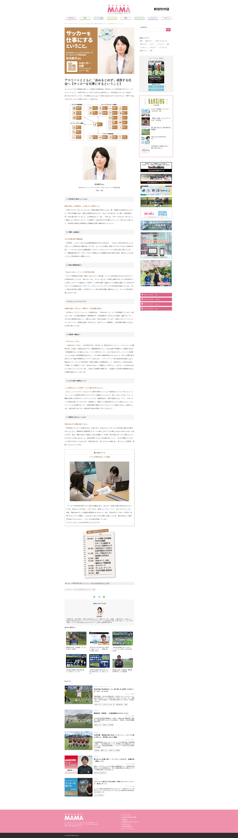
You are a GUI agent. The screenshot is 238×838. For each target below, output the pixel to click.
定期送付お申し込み (156, 89)
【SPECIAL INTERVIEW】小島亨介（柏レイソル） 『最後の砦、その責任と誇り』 (99, 649)
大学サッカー (97, 704)
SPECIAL (71, 18)
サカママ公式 (151, 295)
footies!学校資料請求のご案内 (100, 583)
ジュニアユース (163, 47)
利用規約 (124, 819)
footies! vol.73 (156, 84)
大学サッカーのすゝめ (105, 686)
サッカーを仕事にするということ (82, 589)
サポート (166, 18)
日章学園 (96, 750)
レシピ (151, 44)
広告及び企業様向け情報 (129, 817)
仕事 (94, 589)
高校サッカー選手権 (108, 725)
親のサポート (149, 41)
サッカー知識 (98, 18)
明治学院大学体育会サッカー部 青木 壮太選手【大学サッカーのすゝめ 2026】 (114, 690)
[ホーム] (119, 5)
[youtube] (164, 9)
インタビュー (68, 589)
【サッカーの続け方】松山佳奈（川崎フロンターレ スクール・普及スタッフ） (114, 782)
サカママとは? (126, 815)
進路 (125, 18)
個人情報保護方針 (127, 826)
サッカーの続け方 (98, 795)
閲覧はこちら (156, 86)
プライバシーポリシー (128, 829)
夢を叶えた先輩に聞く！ (100, 772)
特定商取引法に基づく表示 (130, 822)
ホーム (66, 23)
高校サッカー (97, 725)
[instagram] (161, 9)
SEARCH (143, 27)
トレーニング (112, 18)
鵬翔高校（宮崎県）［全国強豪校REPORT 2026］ (111, 713)
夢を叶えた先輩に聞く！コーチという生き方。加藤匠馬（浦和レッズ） (114, 760)
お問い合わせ (126, 824)
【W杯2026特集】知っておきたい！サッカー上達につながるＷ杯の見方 (122, 649)
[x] (158, 9)
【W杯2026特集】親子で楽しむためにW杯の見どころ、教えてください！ (99, 671)
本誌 (168, 44)
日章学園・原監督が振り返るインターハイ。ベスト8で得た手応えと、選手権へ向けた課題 (114, 736)
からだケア (152, 18)
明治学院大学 (119, 704)
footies (71, 23)
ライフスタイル (139, 18)
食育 (85, 18)
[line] (168, 9)
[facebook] (155, 9)
